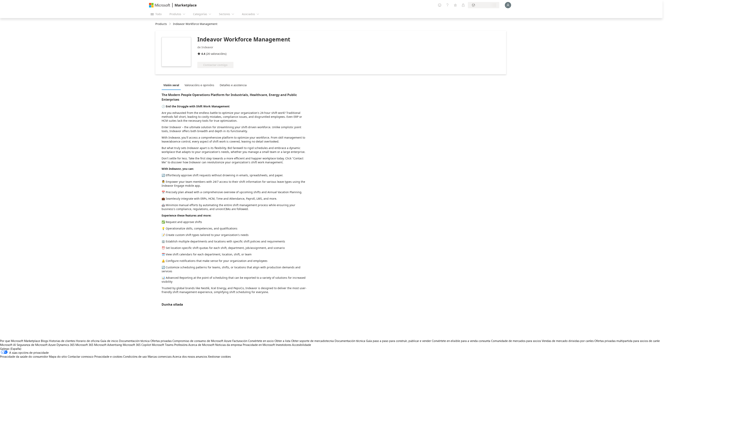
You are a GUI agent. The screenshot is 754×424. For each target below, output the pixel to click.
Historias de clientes (62, 341)
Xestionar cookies (219, 356)
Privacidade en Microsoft (259, 345)
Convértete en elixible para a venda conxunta (461, 341)
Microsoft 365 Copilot (137, 345)
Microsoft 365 (84, 345)
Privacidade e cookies (108, 356)
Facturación (239, 341)
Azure (52, 345)
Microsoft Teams (162, 345)
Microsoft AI (8, 345)
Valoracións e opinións (199, 85)
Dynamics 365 (66, 345)
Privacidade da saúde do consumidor (24, 356)
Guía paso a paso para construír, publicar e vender (398, 341)
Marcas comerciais (160, 356)
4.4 (203, 54)
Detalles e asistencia (233, 85)
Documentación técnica (134, 341)
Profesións (181, 345)
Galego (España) (10, 349)
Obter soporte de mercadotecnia (312, 341)
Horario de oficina (88, 341)
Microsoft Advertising (108, 345)
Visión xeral (171, 85)
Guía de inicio (109, 341)
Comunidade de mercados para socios (516, 341)
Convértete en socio (261, 341)
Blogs (44, 341)
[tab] (172, 85)
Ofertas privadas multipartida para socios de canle (627, 341)
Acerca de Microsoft (201, 345)
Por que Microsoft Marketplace (20, 341)
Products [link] (161, 24)
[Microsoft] (159, 5)
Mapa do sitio (58, 356)
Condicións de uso (135, 356)
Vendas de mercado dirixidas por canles (568, 341)
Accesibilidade (301, 345)
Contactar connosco (80, 356)
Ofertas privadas (161, 341)
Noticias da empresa (228, 345)
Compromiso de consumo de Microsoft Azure (202, 341)
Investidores (283, 345)
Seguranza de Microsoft (32, 345)
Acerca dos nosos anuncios (189, 356)
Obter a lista (282, 341)
